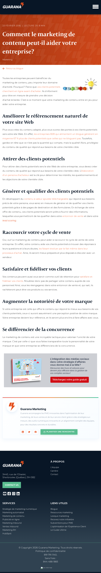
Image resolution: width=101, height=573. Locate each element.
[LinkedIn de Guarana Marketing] (22, 431)
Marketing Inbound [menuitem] (12, 523)
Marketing (7, 60)
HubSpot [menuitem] (6, 534)
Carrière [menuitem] (54, 471)
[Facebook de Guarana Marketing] (35, 431)
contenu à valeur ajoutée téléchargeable (46, 199)
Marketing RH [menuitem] (9, 530)
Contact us (11, 485)
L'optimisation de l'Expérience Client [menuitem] (68, 527)
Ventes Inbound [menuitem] (10, 527)
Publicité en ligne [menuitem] (11, 520)
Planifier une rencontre (60, 432)
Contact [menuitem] (54, 475)
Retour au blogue (14, 69)
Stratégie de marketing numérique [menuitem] (19, 509)
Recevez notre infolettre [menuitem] (62, 520)
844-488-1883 (50, 562)
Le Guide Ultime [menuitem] (58, 530)
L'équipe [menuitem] (54, 467)
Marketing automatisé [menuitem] (13, 513)
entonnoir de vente (73, 216)
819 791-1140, (50, 555)
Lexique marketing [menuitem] (59, 516)
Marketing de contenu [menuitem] (13, 516)
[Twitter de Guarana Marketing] (29, 431)
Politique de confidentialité (50, 551)
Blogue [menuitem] (54, 509)
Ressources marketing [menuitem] (61, 513)
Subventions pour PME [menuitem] (61, 523)
